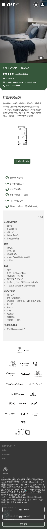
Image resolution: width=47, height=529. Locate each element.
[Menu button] (3, 4)
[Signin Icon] (42, 4)
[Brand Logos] (12, 364)
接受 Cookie (24, 509)
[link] (5, 470)
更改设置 (23, 524)
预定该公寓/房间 (22, 161)
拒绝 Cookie (24, 517)
